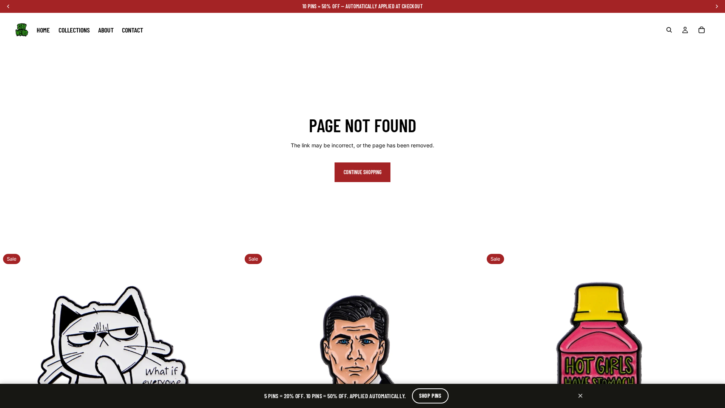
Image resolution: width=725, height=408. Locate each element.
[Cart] (701, 30)
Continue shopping (362, 172)
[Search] (669, 30)
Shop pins (430, 396)
